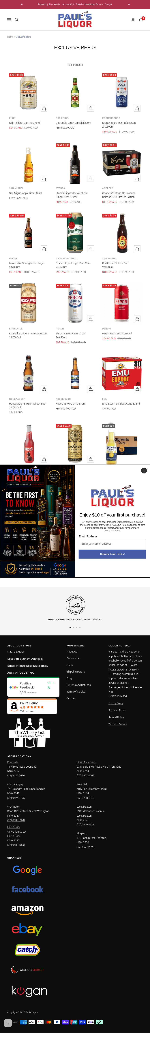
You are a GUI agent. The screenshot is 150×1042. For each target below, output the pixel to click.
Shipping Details (76, 671)
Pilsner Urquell (66, 258)
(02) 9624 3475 (16, 797)
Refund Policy (116, 717)
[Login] (133, 19)
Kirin (12, 118)
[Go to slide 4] (79, 627)
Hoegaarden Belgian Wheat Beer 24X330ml (27, 405)
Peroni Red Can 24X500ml (117, 333)
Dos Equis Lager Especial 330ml (73, 122)
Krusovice (16, 328)
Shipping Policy (117, 710)
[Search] (16, 19)
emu (105, 399)
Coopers (107, 188)
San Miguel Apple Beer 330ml (25, 193)
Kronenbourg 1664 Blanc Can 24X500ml (119, 124)
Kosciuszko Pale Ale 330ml (71, 403)
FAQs (70, 665)
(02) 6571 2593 (85, 846)
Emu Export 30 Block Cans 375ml (121, 403)
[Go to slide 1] (70, 627)
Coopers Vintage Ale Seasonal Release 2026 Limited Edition (119, 195)
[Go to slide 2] (73, 627)
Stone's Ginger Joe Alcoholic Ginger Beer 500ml (71, 195)
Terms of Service (76, 691)
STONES (60, 188)
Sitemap (71, 698)
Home (10, 37)
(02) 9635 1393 (16, 844)
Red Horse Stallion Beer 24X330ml (115, 265)
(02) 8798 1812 (85, 797)
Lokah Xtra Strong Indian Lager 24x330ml (26, 265)
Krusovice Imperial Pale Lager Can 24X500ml (28, 335)
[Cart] (141, 19)
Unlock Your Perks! (112, 554)
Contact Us (73, 658)
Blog (69, 678)
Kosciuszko (63, 399)
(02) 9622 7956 (16, 775)
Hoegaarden (17, 399)
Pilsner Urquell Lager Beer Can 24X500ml (73, 265)
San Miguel (16, 188)
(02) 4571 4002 (85, 775)
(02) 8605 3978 (16, 820)
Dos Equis (62, 118)
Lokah (13, 258)
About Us (72, 651)
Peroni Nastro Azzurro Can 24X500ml (71, 335)
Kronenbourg (111, 118)
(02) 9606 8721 (85, 824)
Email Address (88, 536)
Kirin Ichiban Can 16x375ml (24, 122)
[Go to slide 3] (76, 627)
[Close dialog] (144, 470)
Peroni (60, 328)
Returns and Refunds (79, 685)
